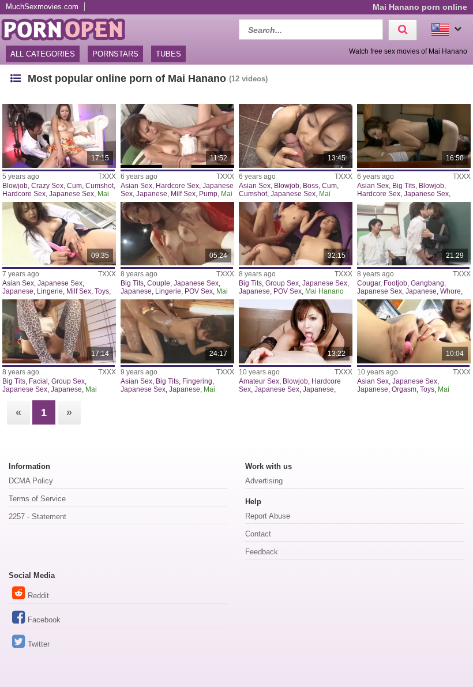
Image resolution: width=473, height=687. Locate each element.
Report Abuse (267, 516)
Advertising (264, 480)
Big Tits (403, 186)
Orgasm (404, 389)
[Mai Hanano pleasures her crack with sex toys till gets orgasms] (414, 331)
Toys (102, 291)
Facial (38, 381)
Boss (310, 186)
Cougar (368, 283)
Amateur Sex (259, 381)
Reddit (38, 595)
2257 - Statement (37, 516)
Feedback (261, 551)
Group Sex (282, 283)
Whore (450, 291)
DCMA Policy (31, 480)
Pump (208, 194)
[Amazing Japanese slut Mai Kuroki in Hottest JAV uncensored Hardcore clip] (295, 331)
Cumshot (99, 186)
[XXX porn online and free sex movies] (69, 28)
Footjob (395, 283)
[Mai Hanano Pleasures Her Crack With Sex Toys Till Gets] (59, 234)
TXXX (107, 176)
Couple (158, 283)
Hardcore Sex (24, 194)
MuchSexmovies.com (42, 6)
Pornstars (115, 54)
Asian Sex (136, 186)
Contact (258, 534)
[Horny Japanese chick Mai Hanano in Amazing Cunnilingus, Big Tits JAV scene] (177, 331)
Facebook (44, 619)
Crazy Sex (47, 186)
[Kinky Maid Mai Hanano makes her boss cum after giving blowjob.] (295, 136)
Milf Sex (183, 194)
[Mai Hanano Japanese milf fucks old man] (414, 136)
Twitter (39, 644)
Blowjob (15, 186)
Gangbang (427, 283)
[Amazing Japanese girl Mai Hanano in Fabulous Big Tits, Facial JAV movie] (59, 331)
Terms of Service (37, 498)
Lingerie (50, 291)
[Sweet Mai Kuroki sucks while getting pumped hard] (177, 136)
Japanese (151, 194)
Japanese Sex (71, 194)
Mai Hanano (324, 291)
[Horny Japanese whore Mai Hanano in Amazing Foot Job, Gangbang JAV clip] (414, 234)
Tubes (168, 54)
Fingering (197, 381)
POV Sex (199, 291)
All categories (42, 54)
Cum (74, 186)
